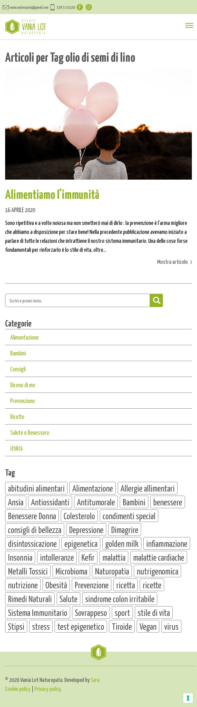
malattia (113, 557)
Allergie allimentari (148, 488)
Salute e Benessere (29, 432)
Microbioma (71, 570)
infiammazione (166, 543)
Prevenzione (22, 400)
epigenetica (80, 543)
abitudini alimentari (36, 488)
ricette (152, 584)
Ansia (15, 501)
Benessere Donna (32, 515)
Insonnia (20, 557)
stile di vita (154, 612)
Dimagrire (124, 529)
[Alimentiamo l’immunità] (98, 124)
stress (41, 626)
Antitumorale (96, 501)
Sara (95, 679)
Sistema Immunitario (37, 612)
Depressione (86, 529)
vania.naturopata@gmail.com (28, 7)
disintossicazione (32, 543)
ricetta (125, 584)
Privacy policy (47, 688)
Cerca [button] (156, 300)
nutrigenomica (157, 570)
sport (122, 612)
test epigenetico (80, 626)
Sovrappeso (91, 612)
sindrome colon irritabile (119, 598)
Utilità (16, 448)
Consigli (18, 369)
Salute (68, 598)
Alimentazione (24, 337)
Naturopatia (112, 570)
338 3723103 (66, 7)
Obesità (56, 584)
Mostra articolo (172, 261)
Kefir (88, 557)
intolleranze (57, 557)
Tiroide (122, 626)
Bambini (18, 353)
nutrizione (23, 584)
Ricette (17, 416)
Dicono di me (22, 384)
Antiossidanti (50, 501)
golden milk (122, 543)
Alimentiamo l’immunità (52, 193)
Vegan (148, 626)
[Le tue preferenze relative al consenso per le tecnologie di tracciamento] (188, 698)
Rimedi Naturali (30, 598)
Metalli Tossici (28, 570)
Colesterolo (79, 515)
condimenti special (129, 515)
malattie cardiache (158, 557)
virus (171, 626)
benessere (167, 501)
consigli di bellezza (34, 529)
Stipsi (16, 626)
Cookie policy (18, 688)
